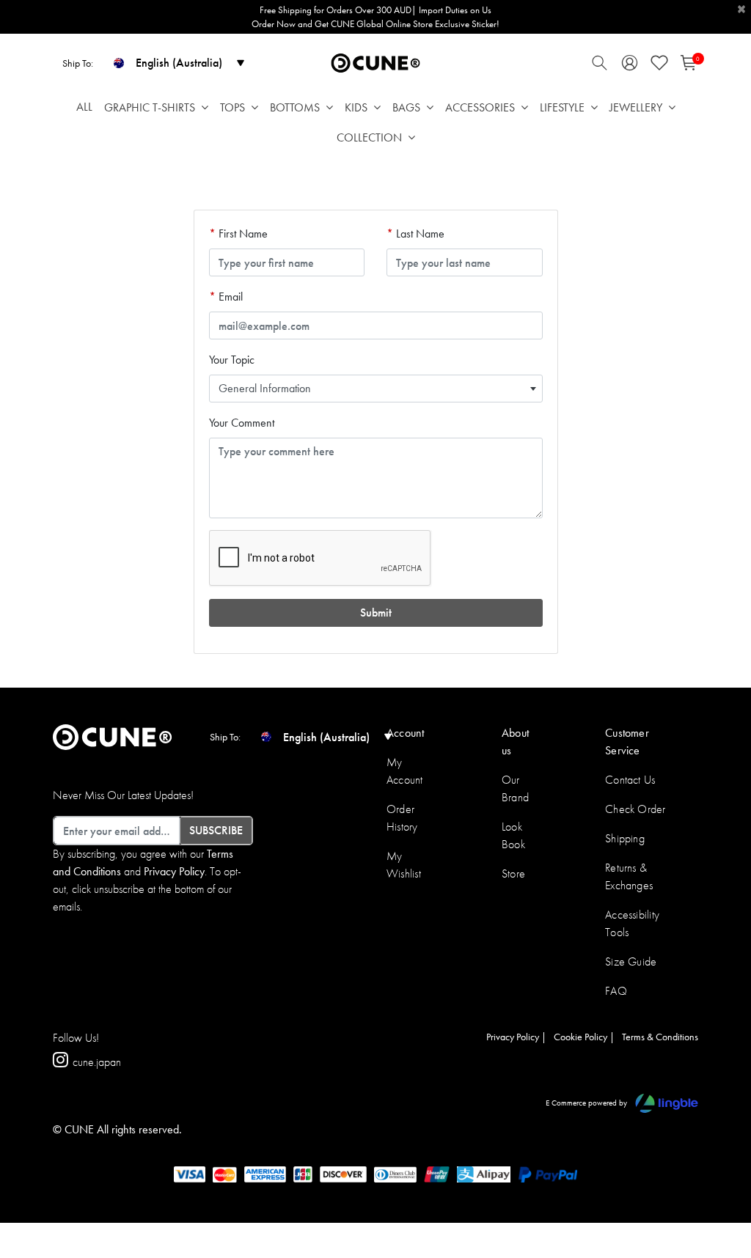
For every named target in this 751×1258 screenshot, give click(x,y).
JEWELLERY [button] (635, 107)
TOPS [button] (232, 107)
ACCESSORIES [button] (480, 107)
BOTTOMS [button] (295, 107)
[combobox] (376, 388)
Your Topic (231, 359)
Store (513, 873)
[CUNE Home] (375, 62)
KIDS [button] (356, 107)
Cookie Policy (580, 1036)
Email (229, 296)
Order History (402, 817)
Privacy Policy (174, 871)
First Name (242, 233)
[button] (629, 66)
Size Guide (630, 961)
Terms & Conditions (660, 1036)
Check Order (635, 809)
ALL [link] (84, 106)
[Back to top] (718, 1171)
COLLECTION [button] (369, 137)
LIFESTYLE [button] (562, 107)
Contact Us (630, 779)
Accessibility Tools (632, 923)
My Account (405, 770)
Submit (376, 612)
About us (515, 741)
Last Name (418, 233)
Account (406, 732)
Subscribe (216, 830)
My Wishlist (404, 864)
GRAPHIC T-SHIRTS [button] (149, 107)
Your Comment (241, 422)
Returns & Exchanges (629, 876)
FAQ (616, 990)
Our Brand (515, 788)
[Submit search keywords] (599, 66)
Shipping (625, 838)
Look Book (513, 835)
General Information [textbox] (265, 388)
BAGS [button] (406, 107)
